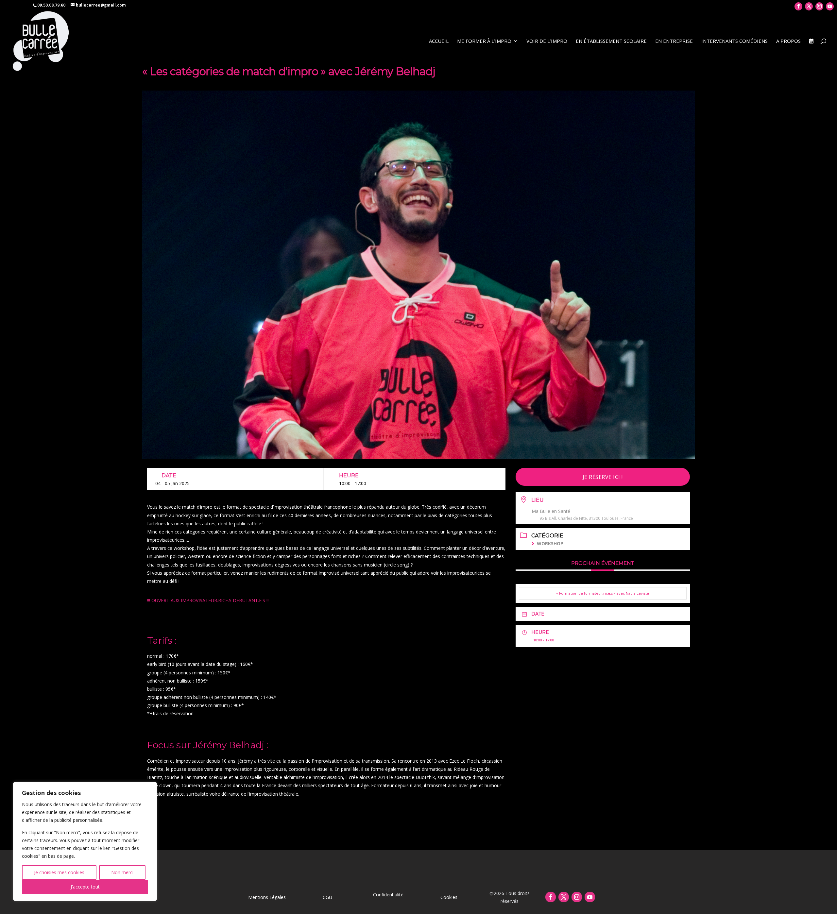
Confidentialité (388, 894)
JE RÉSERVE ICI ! (603, 477)
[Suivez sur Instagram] (577, 897)
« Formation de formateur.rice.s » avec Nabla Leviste (602, 593)
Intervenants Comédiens (734, 41)
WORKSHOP (550, 543)
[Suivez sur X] (563, 897)
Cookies (448, 897)
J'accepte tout (85, 887)
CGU (327, 897)
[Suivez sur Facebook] (550, 897)
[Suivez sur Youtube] (590, 897)
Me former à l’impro (484, 41)
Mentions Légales (267, 897)
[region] (85, 841)
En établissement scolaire (611, 41)
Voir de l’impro (546, 41)
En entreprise (674, 41)
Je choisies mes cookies (59, 872)
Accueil (439, 41)
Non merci (122, 872)
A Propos (788, 41)
